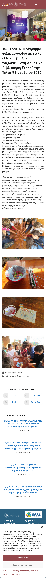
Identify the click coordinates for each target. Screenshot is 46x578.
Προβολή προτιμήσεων (23, 565)
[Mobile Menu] (36, 4)
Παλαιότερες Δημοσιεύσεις (17, 376)
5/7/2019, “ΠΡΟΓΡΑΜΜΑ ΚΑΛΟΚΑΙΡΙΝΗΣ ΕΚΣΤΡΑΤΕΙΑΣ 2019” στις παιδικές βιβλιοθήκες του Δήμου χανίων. (23, 424)
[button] (42, 526)
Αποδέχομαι (23, 558)
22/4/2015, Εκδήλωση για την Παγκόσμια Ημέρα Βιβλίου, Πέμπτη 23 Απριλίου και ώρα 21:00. (23, 468)
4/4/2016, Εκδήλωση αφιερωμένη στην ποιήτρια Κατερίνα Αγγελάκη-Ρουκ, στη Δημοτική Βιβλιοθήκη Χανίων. (23, 490)
